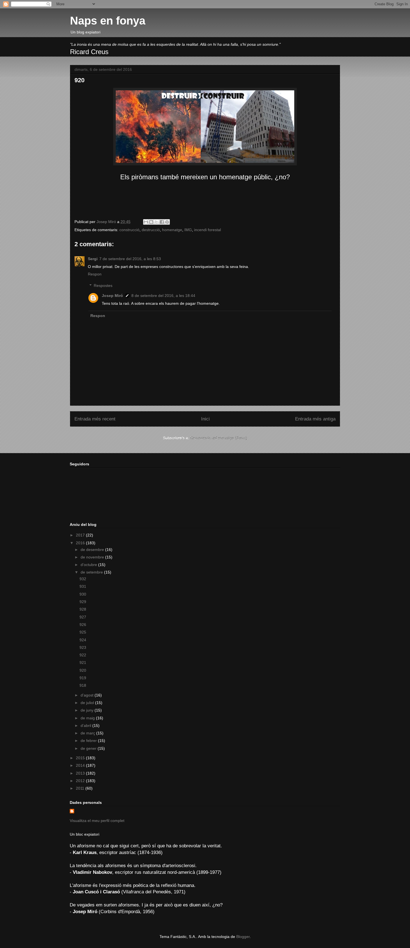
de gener (89, 748)
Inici (205, 419)
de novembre (93, 557)
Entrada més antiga (315, 419)
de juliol (88, 702)
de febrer (89, 740)
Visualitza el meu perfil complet (97, 820)
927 (82, 617)
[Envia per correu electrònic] (146, 222)
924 (82, 640)
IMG (188, 230)
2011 (80, 788)
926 (82, 624)
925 (82, 632)
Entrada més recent (94, 419)
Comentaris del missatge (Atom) (218, 438)
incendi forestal (207, 230)
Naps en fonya (107, 20)
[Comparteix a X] (156, 222)
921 (82, 662)
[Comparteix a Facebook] (162, 222)
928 (82, 609)
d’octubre (89, 564)
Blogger (243, 936)
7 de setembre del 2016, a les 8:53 (130, 259)
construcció (129, 230)
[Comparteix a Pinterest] (167, 222)
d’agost (88, 695)
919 (82, 678)
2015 (81, 758)
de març (88, 733)
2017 (81, 535)
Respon (95, 274)
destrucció (151, 230)
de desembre (93, 549)
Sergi (93, 259)
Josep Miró (112, 295)
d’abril (86, 725)
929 (82, 601)
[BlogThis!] (151, 222)
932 (82, 579)
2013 (81, 773)
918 (82, 685)
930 (82, 594)
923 (82, 647)
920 (82, 670)
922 (82, 655)
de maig (88, 718)
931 (82, 586)
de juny (88, 710)
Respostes (103, 285)
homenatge (172, 230)
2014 (81, 765)
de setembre (92, 572)
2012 (81, 780)
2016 (81, 543)
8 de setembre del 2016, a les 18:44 (163, 295)
